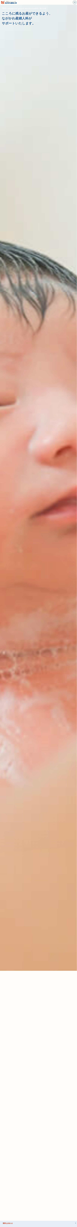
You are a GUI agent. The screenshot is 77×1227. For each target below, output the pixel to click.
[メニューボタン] (75, 2)
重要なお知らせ (8, 1223)
